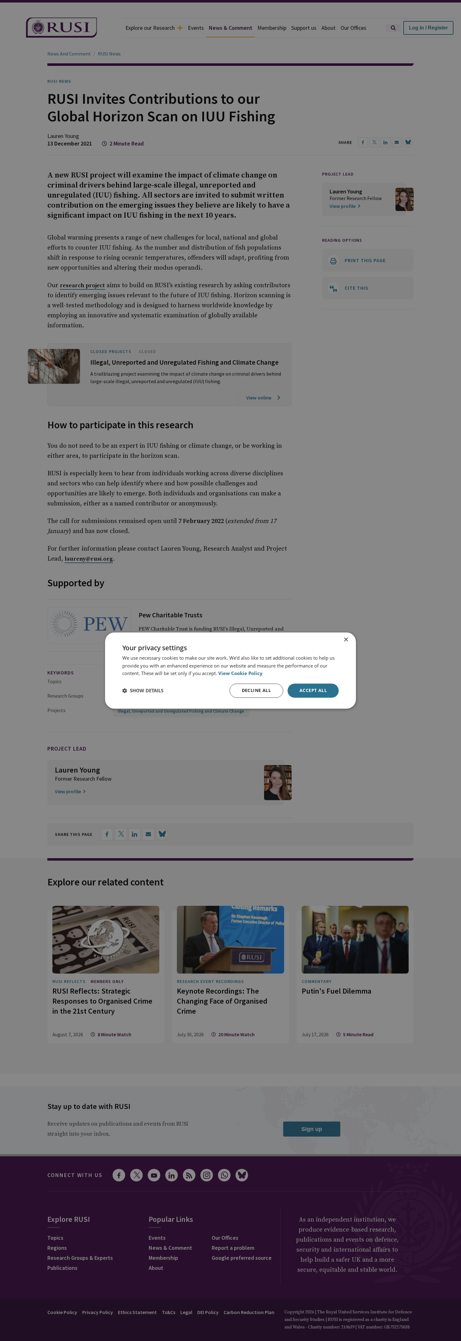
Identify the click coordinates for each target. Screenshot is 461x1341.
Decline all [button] (256, 690)
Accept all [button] (313, 690)
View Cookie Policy (240, 673)
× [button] (345, 639)
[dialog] (230, 670)
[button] (142, 690)
